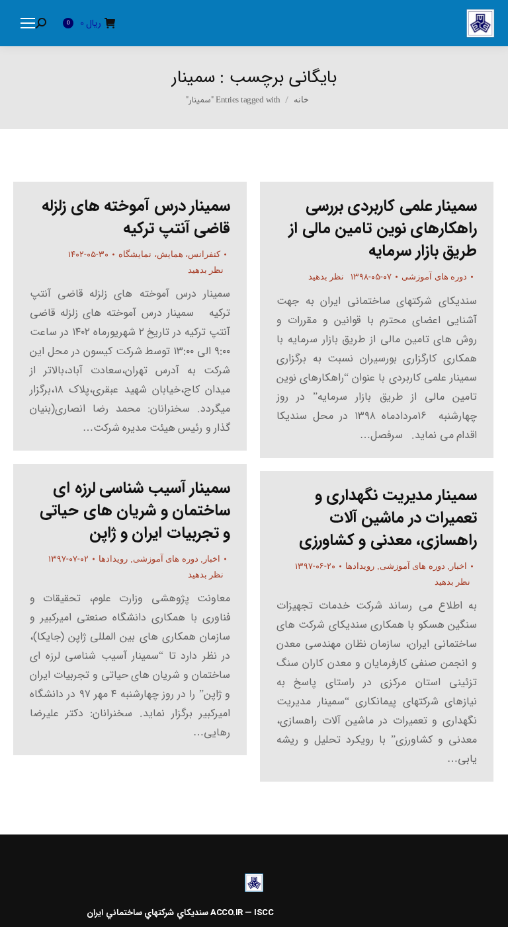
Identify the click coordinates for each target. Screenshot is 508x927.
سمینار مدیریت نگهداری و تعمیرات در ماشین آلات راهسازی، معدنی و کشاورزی (388, 518)
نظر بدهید (206, 270)
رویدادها (113, 559)
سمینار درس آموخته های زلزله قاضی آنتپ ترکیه (136, 217)
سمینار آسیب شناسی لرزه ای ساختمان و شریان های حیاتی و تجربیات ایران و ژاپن (135, 511)
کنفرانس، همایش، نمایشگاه (169, 254)
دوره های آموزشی (434, 276)
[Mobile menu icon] (28, 23)
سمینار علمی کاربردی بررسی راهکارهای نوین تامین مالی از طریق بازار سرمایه (383, 229)
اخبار (211, 559)
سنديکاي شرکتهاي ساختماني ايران (147, 913)
